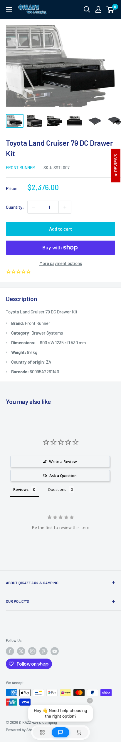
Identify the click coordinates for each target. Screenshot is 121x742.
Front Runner (20, 167)
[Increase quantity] (65, 207)
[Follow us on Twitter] (21, 651)
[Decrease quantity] (34, 207)
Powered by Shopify (22, 729)
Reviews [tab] (20, 489)
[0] (110, 9)
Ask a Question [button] (63, 475)
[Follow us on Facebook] (10, 651)
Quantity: (15, 207)
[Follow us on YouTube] (55, 651)
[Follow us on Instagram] (32, 651)
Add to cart (60, 228)
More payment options (60, 263)
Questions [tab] (57, 489)
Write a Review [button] (63, 461)
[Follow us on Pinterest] (43, 651)
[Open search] (87, 9)
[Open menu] (9, 9)
